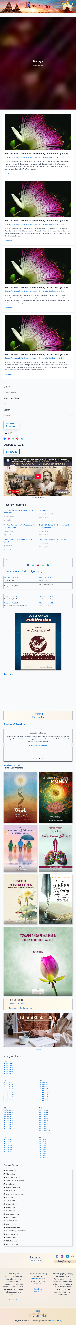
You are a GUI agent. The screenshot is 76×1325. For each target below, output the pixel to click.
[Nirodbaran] (9, 1184)
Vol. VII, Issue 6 (8, 1071)
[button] (11, 425)
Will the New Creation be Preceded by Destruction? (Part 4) (36, 354)
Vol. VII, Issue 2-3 (9, 1065)
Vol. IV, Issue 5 (8, 1118)
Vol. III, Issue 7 (43, 1122)
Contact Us (38, 1291)
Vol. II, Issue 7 (8, 1151)
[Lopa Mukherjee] (11, 1244)
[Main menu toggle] (74, 15)
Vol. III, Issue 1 (43, 1110)
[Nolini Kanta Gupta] (12, 1177)
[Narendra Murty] (11, 1234)
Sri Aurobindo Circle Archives (28, 157)
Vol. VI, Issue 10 (8, 1099)
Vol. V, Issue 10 (43, 1099)
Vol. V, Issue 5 (43, 1091)
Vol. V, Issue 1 (43, 1082)
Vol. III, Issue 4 (43, 1116)
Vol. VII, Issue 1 (8, 1063)
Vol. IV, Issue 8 (8, 1122)
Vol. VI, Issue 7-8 (9, 1095)
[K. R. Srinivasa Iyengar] (13, 1194)
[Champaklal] (9, 1211)
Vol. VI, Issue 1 (8, 1082)
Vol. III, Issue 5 (43, 1118)
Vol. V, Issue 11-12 (44, 1101)
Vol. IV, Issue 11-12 (9, 1128)
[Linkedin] (67, 1256)
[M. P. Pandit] (9, 1190)
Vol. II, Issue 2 (8, 1141)
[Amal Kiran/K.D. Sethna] (14, 1180)
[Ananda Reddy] (10, 1221)
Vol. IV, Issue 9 (8, 1124)
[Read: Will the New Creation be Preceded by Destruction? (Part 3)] (38, 266)
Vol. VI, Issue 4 (8, 1089)
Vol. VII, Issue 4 (8, 1067)
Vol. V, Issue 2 (43, 1084)
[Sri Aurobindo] (10, 1170)
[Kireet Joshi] (9, 1207)
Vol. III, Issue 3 (43, 1114)
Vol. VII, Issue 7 (8, 1073)
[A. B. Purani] (9, 1200)
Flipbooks (38, 717)
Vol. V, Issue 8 (43, 1095)
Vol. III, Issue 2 (43, 1112)
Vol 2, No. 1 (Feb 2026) (11, 577)
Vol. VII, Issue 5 (8, 1069)
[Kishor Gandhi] (10, 1217)
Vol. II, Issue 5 (8, 1147)
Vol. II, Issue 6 (8, 1149)
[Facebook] (57, 1256)
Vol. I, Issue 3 (43, 1143)
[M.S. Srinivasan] (11, 1241)
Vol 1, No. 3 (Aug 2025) (11, 603)
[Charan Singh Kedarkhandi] (15, 1231)
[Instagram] (62, 1256)
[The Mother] (9, 1174)
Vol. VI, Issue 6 (8, 1093)
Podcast (9, 674)
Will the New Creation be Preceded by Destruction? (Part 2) (36, 220)
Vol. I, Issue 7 (43, 1151)
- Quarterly (23, 571)
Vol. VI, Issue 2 (8, 1084)
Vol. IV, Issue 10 (8, 1126)
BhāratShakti (36, 1279)
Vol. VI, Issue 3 (8, 1086)
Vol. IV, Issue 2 (8, 1112)
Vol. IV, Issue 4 (8, 1116)
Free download (56, 869)
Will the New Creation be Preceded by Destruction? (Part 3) (36, 287)
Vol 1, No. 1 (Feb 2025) (11, 596)
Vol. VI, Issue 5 (8, 1091)
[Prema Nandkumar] (12, 1187)
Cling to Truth (44, 510)
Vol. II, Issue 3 (8, 1143)
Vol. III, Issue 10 (44, 1128)
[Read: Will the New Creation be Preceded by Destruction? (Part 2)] (38, 199)
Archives (35, 1257)
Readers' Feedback (16, 724)
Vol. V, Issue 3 (43, 1086)
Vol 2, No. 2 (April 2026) (46, 577)
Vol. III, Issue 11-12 (45, 1130)
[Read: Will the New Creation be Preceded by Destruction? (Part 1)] (38, 132)
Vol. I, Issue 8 (43, 1153)
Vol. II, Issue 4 (8, 1145)
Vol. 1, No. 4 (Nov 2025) (46, 603)
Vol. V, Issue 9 (43, 1097)
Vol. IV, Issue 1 (8, 1110)
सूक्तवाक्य (38, 713)
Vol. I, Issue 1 (43, 1139)
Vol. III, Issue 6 (43, 1120)
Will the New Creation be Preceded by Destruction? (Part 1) (36, 153)
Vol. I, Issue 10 (43, 1157)
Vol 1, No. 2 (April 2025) (46, 596)
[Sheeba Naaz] (10, 1237)
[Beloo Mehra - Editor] (13, 1227)
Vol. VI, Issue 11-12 (9, 1101)
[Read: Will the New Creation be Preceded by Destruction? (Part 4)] (38, 333)
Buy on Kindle (56, 919)
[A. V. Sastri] (9, 1197)
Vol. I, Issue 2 (43, 1141)
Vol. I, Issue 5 (43, 1147)
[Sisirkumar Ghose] (12, 1214)
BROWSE (38, 1049)
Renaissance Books (12, 765)
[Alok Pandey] (10, 1224)
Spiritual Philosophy (11, 157)
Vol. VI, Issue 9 (8, 1097)
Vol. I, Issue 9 (43, 1155)
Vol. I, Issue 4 (43, 1145)
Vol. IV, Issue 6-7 (9, 1120)
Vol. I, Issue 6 (43, 1149)
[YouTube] (72, 1256)
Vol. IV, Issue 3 (8, 1114)
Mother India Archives (17, 1004)
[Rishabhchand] (10, 1204)
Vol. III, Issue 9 (43, 1126)
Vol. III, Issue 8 (43, 1124)
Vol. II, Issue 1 (8, 1139)
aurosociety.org (56, 1321)
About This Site (13, 1300)
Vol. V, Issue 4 (43, 1089)
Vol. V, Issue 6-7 (44, 1093)
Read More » (9, 174)
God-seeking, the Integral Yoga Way (52, 539)
